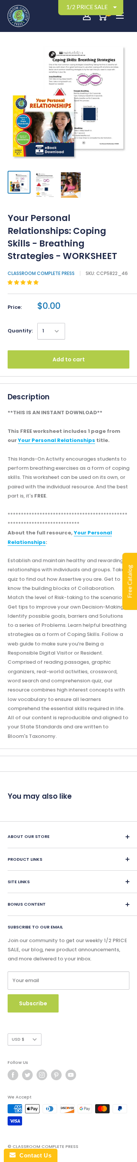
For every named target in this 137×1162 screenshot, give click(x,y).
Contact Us (33, 1155)
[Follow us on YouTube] (70, 1075)
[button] (24, 282)
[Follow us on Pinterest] (56, 1075)
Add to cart (69, 359)
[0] (102, 16)
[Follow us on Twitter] (27, 1075)
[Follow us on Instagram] (42, 1075)
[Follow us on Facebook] (13, 1075)
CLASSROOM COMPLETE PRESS (41, 273)
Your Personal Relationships (56, 440)
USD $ (18, 1039)
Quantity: (20, 330)
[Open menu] (120, 16)
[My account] (87, 16)
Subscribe (33, 1003)
